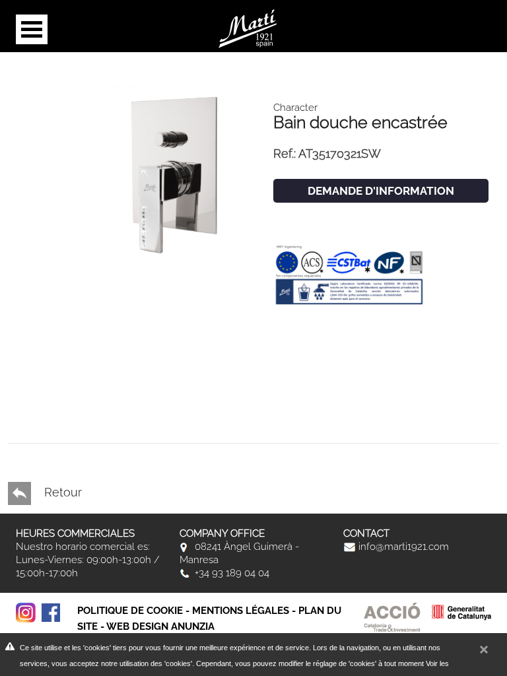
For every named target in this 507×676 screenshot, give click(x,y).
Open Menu (32, 29)
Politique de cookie (130, 611)
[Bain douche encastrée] (171, 174)
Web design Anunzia (160, 626)
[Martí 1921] (247, 27)
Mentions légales (240, 611)
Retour (61, 492)
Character (295, 108)
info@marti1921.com (402, 547)
